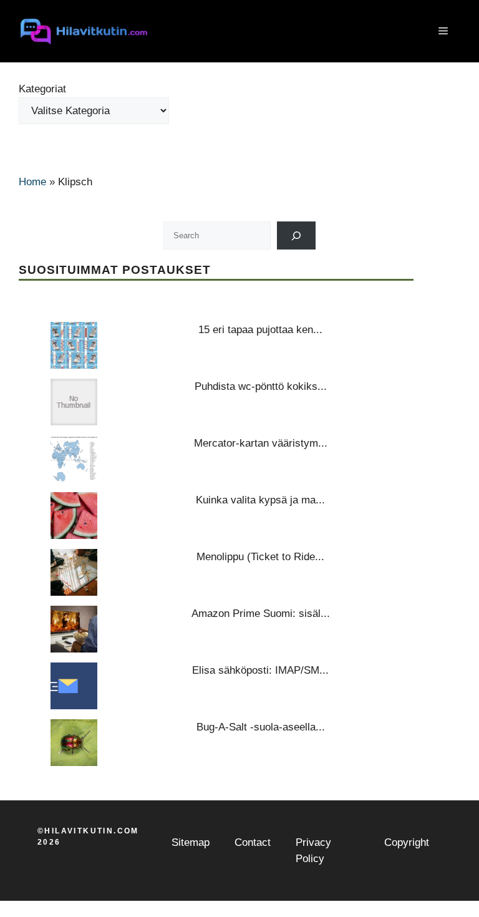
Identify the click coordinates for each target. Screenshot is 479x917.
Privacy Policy (313, 851)
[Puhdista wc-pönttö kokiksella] (74, 402)
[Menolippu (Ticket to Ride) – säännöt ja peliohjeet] (74, 572)
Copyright (406, 842)
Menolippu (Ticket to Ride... (260, 557)
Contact (253, 842)
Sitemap (191, 842)
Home (32, 182)
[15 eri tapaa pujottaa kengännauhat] (74, 345)
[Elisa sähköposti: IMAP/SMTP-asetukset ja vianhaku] (74, 685)
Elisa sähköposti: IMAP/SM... (260, 670)
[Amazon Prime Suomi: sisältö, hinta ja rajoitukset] (74, 629)
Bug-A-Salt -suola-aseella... (260, 727)
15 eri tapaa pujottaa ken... (260, 330)
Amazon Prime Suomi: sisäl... (260, 613)
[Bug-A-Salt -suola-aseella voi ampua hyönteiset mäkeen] (74, 742)
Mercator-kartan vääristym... (260, 443)
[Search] (296, 235)
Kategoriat (42, 89)
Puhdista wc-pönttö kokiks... (261, 386)
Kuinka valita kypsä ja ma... (260, 500)
